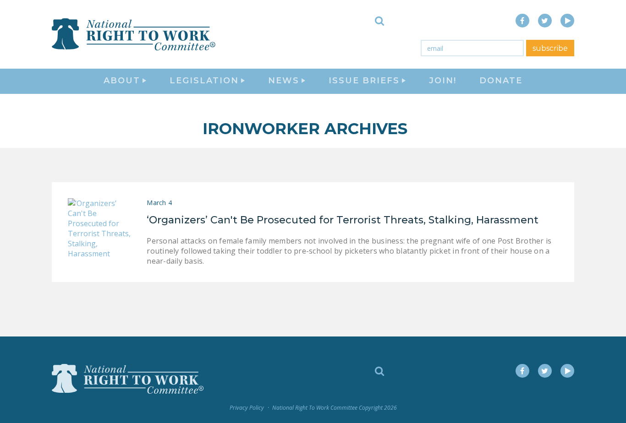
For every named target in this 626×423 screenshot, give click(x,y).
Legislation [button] (204, 81)
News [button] (283, 81)
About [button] (122, 81)
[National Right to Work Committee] (134, 34)
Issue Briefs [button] (364, 81)
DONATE (500, 81)
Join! (442, 81)
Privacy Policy (247, 408)
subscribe (550, 48)
